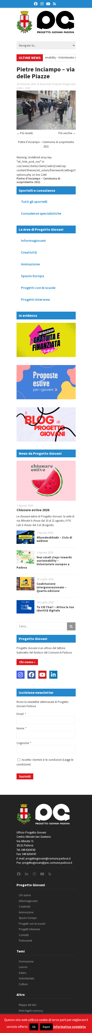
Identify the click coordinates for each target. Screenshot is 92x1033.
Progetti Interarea (35, 299)
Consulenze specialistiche (41, 213)
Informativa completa (69, 1027)
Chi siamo (25, 895)
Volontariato (26, 978)
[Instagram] (21, 675)
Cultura (23, 984)
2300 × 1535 (23, 88)
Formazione (26, 961)
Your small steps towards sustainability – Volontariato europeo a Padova (47, 57)
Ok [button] (34, 1027)
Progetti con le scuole (38, 287)
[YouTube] (42, 675)
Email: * (21, 714)
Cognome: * (24, 743)
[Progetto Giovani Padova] (45, 31)
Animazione (30, 264)
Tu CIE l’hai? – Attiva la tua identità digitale (55, 609)
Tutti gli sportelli (34, 201)
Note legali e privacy (31, 1011)
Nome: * (21, 728)
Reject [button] (46, 1027)
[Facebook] (31, 675)
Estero (22, 973)
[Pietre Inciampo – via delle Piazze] (46, 129)
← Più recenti (25, 133)
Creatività (29, 252)
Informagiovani (33, 240)
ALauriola (45, 84)
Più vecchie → (67, 133)
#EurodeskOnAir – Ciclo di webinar (54, 539)
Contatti (24, 935)
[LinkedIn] (53, 675)
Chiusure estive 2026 (33, 510)
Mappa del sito (27, 1005)
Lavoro (23, 967)
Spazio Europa (32, 276)
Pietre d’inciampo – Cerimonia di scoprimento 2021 (38, 180)
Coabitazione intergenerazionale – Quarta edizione (51, 587)
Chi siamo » (27, 662)
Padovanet (25, 940)
